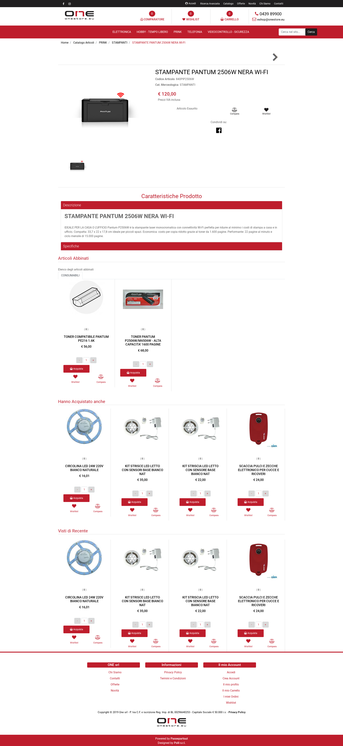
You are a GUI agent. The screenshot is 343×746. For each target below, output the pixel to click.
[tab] (171, 205)
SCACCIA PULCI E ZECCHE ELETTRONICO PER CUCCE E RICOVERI (258, 470)
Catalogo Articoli (83, 42)
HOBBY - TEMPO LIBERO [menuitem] (152, 32)
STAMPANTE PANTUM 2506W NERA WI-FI (158, 42)
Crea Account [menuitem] (231, 678)
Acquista (78, 368)
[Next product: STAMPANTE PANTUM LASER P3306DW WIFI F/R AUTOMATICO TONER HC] (274, 57)
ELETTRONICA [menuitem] (122, 32)
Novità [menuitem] (252, 3)
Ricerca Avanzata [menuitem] (210, 3)
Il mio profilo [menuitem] (231, 684)
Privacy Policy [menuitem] (173, 672)
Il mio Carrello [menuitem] (231, 690)
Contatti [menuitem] (278, 3)
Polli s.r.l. (179, 743)
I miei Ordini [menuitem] (230, 696)
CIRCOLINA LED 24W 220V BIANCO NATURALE (84, 468)
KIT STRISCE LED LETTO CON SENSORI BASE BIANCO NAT (142, 470)
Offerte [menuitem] (241, 3)
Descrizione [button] (72, 205)
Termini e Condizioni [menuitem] (173, 678)
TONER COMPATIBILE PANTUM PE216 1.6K (86, 338)
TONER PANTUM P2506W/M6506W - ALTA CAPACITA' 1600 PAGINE (143, 340)
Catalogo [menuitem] (228, 3)
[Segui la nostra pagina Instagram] (69, 4)
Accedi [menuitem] (231, 672)
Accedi (192, 3)
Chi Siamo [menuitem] (264, 3)
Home (64, 42)
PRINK (103, 42)
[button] (311, 32)
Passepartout (179, 738)
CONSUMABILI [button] (70, 275)
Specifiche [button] (71, 246)
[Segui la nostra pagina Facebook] (64, 4)
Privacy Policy (236, 712)
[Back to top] (333, 736)
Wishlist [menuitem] (231, 702)
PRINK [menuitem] (178, 32)
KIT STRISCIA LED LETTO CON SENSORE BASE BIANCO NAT (200, 470)
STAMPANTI (119, 42)
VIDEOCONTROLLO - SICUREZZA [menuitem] (228, 32)
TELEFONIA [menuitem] (194, 32)
